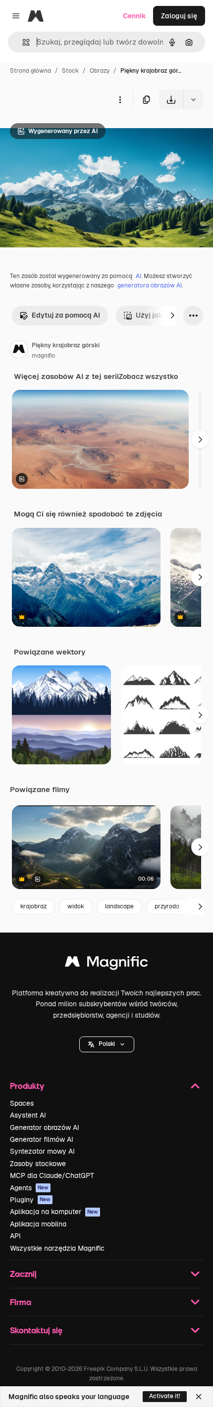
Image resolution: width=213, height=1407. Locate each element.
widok (75, 906)
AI (138, 276)
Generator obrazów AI (44, 1127)
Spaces (22, 1103)
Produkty (27, 1085)
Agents (29, 1187)
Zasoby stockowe (38, 1163)
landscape (119, 906)
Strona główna (30, 71)
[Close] (199, 1397)
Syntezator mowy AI (42, 1151)
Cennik (134, 15)
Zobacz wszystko (148, 376)
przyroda (167, 906)
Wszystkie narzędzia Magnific (57, 1248)
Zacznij (23, 1273)
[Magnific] (106, 964)
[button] (106, 1044)
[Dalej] (172, 316)
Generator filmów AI (41, 1139)
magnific (43, 356)
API (15, 1235)
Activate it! (164, 1396)
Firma (20, 1302)
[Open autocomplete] (22, 42)
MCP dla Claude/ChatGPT (52, 1175)
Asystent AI (28, 1115)
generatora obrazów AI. (150, 285)
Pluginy (30, 1199)
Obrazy (99, 71)
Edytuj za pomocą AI (66, 315)
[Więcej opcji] (120, 99)
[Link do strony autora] (19, 350)
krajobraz (33, 906)
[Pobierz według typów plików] (193, 99)
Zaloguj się (179, 15)
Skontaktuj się (36, 1330)
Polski (107, 1044)
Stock (70, 71)
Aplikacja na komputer (54, 1211)
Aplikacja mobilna (38, 1223)
